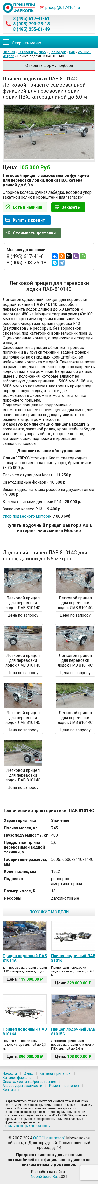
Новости (10, 1073)
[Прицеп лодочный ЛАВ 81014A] (25, 935)
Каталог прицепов (32, 52)
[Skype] (55, 263)
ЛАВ (72, 52)
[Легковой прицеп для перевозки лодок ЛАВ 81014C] (23, 592)
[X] (69, 256)
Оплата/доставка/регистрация (29, 1082)
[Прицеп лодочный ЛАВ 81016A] (25, 1009)
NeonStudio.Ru (44, 1176)
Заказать (71, 207)
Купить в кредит (29, 220)
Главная (9, 52)
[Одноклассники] (62, 256)
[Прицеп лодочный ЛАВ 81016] (73, 935)
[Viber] (76, 256)
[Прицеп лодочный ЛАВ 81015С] (73, 1009)
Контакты (11, 1090)
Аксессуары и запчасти (22, 1086)
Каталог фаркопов (18, 1078)
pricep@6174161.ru (62, 7)
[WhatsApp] (83, 256)
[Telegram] (62, 263)
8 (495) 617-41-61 (31, 18)
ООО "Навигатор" (49, 1138)
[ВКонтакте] (55, 256)
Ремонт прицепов (64, 1086)
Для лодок (57, 52)
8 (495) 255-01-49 (31, 29)
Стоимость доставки (34, 233)
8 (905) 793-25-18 (31, 23)
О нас (28, 1073)
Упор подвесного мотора (26, 516)
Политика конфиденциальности (28, 1126)
